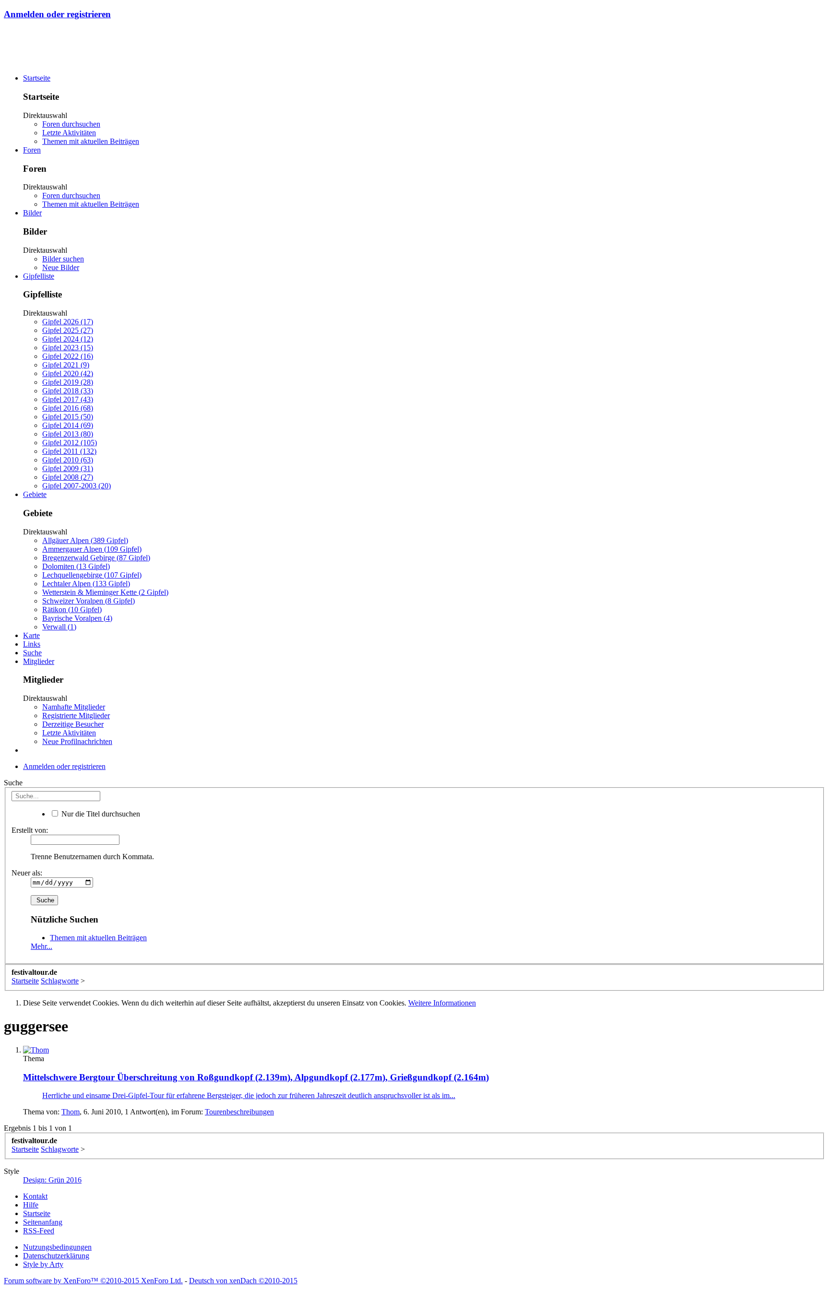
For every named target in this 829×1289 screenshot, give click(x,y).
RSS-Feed (38, 1231)
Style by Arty (43, 1264)
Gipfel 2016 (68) (67, 408)
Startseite (36, 78)
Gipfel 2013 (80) (67, 434)
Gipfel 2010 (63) (67, 460)
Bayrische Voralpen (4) (77, 618)
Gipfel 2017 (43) (67, 399)
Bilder (32, 213)
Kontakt (35, 1196)
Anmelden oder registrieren (57, 14)
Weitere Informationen (442, 1003)
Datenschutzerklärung (56, 1256)
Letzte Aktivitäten (69, 133)
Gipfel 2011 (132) (69, 451)
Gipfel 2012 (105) (69, 442)
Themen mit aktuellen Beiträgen (90, 141)
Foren (32, 150)
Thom (70, 1112)
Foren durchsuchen (71, 124)
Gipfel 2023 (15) (67, 347)
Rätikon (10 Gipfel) (72, 609)
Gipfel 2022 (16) (67, 356)
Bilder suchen (63, 259)
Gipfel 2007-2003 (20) (76, 486)
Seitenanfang (42, 1222)
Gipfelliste (38, 276)
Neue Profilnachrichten (77, 741)
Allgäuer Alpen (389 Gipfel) (85, 540)
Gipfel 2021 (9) (65, 365)
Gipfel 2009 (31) (67, 468)
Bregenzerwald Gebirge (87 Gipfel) (96, 558)
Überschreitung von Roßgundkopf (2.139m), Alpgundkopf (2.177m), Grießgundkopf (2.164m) (256, 1077)
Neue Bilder (60, 267)
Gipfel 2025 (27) (67, 330)
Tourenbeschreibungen (239, 1112)
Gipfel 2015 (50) (67, 417)
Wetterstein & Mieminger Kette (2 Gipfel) (105, 592)
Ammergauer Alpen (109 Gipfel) (92, 549)
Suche (32, 653)
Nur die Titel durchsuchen (99, 814)
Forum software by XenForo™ (93, 1281)
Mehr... (41, 946)
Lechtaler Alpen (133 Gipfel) (86, 583)
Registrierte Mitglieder (76, 715)
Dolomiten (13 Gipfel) (76, 566)
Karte (31, 635)
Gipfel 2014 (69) (67, 425)
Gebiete (35, 494)
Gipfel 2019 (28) (67, 382)
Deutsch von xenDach (243, 1281)
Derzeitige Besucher (73, 724)
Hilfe (30, 1205)
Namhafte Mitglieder (73, 707)
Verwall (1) (59, 627)
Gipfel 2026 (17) (67, 322)
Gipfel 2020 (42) (67, 373)
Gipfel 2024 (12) (67, 339)
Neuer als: (27, 873)
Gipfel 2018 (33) (67, 391)
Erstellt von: (30, 830)
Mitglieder (38, 661)
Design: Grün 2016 (52, 1180)
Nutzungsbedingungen (57, 1247)
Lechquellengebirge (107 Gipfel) (92, 575)
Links (31, 644)
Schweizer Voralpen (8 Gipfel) (88, 601)
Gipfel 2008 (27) (67, 477)
